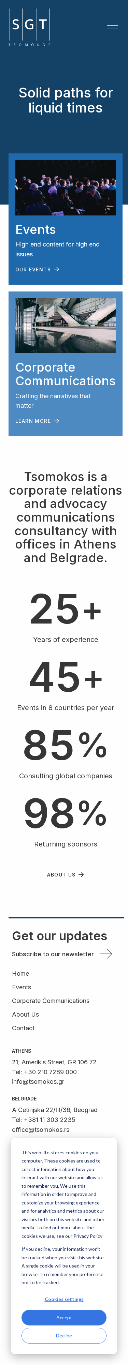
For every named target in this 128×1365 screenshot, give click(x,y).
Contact (23, 1028)
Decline (64, 1335)
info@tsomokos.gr (38, 1081)
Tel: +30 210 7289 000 (44, 1072)
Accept (64, 1317)
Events (21, 987)
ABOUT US (61, 874)
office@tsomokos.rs (40, 1129)
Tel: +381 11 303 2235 (43, 1119)
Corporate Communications (50, 1001)
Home (20, 974)
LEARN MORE (33, 421)
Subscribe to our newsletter (53, 954)
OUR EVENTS (33, 269)
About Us (25, 1014)
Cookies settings (64, 1299)
